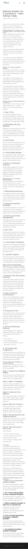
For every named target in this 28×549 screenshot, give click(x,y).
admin (5, 18)
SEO (17, 18)
